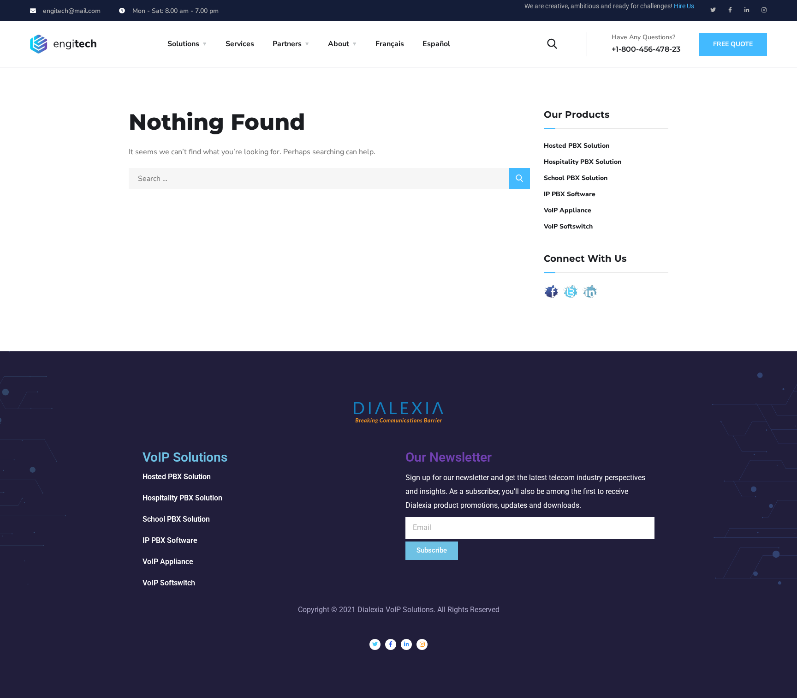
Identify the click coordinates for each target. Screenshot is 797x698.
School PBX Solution (575, 178)
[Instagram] (764, 10)
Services (240, 44)
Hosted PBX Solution (576, 145)
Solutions (183, 44)
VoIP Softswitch (568, 226)
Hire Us (684, 6)
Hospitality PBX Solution (582, 161)
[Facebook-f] (730, 10)
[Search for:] (329, 179)
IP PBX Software (569, 194)
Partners (287, 44)
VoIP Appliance (567, 210)
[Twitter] (713, 10)
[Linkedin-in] (747, 10)
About (338, 44)
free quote (733, 44)
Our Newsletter (448, 457)
